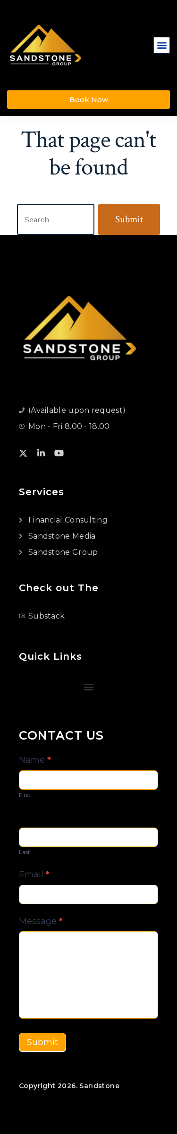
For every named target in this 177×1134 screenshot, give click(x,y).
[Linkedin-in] (41, 453)
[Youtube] (59, 453)
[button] (161, 45)
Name (35, 760)
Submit (42, 1042)
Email (34, 874)
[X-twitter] (23, 453)
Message (41, 921)
